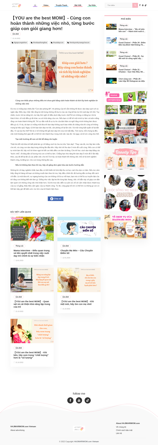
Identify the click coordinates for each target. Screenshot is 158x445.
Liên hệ (119, 433)
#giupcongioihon (20, 42)
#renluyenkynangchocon (79, 42)
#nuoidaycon (58, 42)
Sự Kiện (92, 5)
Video (45, 5)
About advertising (17, 430)
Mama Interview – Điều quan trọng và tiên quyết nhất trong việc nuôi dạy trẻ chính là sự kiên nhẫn (32, 253)
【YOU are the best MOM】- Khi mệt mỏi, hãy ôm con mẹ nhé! (77, 302)
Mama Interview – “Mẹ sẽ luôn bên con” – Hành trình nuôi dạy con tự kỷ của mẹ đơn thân (132, 30)
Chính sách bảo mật (124, 430)
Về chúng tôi (121, 427)
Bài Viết (78, 5)
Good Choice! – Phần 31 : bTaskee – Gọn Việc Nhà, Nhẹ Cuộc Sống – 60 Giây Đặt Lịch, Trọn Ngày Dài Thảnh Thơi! (132, 71)
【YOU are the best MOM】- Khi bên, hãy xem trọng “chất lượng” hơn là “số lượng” (31, 355)
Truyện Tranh (61, 5)
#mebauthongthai (40, 42)
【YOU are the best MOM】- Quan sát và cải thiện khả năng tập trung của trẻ (32, 304)
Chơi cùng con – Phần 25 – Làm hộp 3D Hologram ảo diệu (132, 80)
